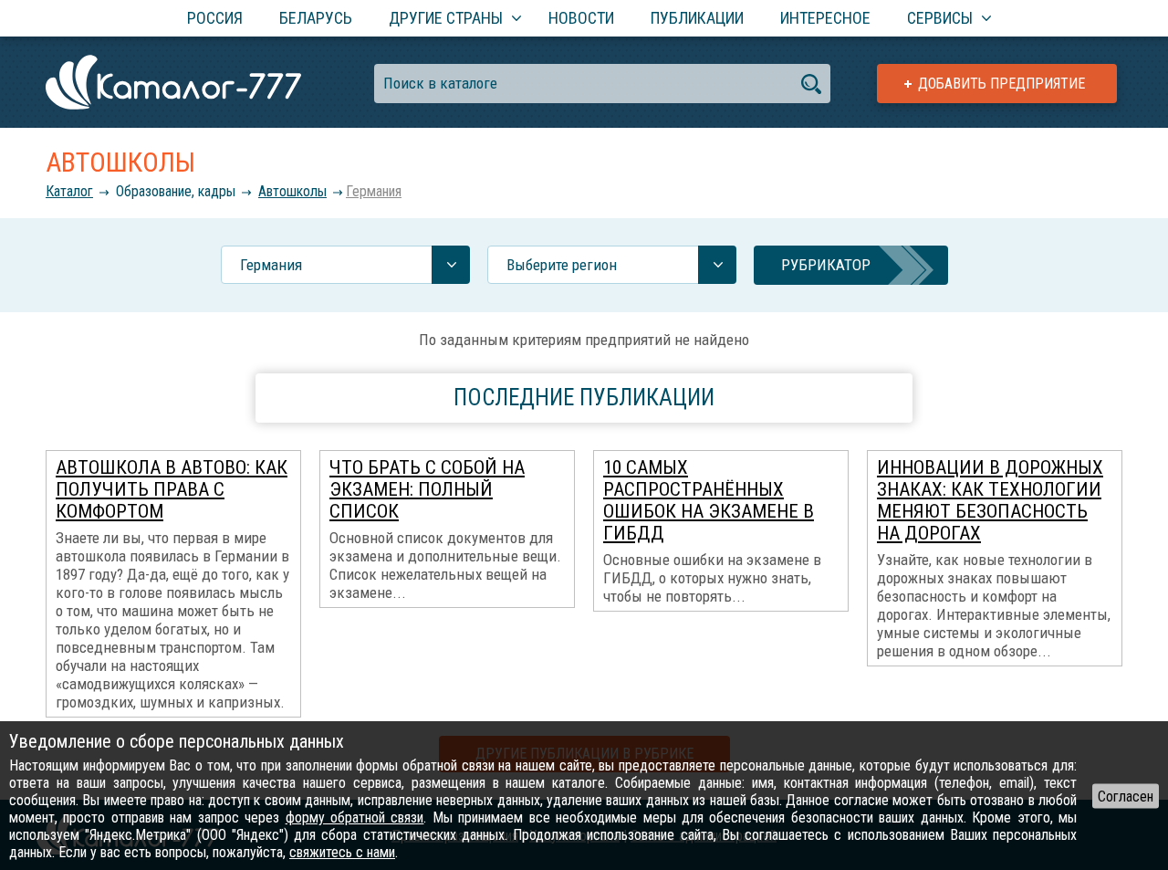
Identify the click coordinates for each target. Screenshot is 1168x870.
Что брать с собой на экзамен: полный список (427, 489)
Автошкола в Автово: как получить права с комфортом (171, 489)
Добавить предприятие (1001, 83)
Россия (215, 17)
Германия (374, 191)
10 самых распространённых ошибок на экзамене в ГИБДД (708, 500)
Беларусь (315, 17)
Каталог (69, 191)
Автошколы (292, 191)
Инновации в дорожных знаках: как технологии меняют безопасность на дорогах (990, 500)
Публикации (697, 17)
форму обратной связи (355, 817)
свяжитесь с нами (342, 852)
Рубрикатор (826, 265)
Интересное (825, 17)
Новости (581, 17)
